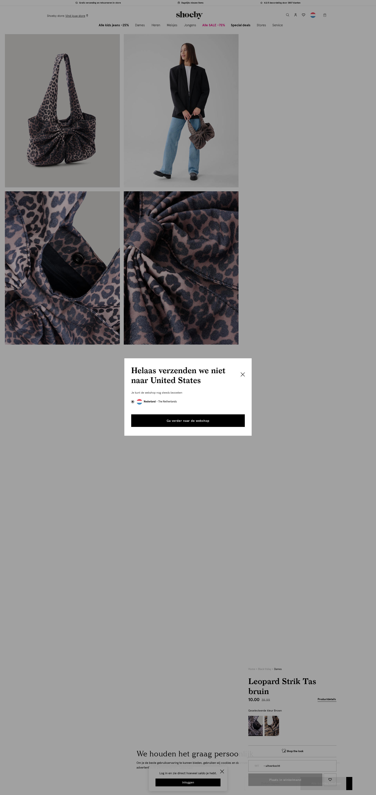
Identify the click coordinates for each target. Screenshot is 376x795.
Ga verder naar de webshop (188, 420)
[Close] (243, 375)
